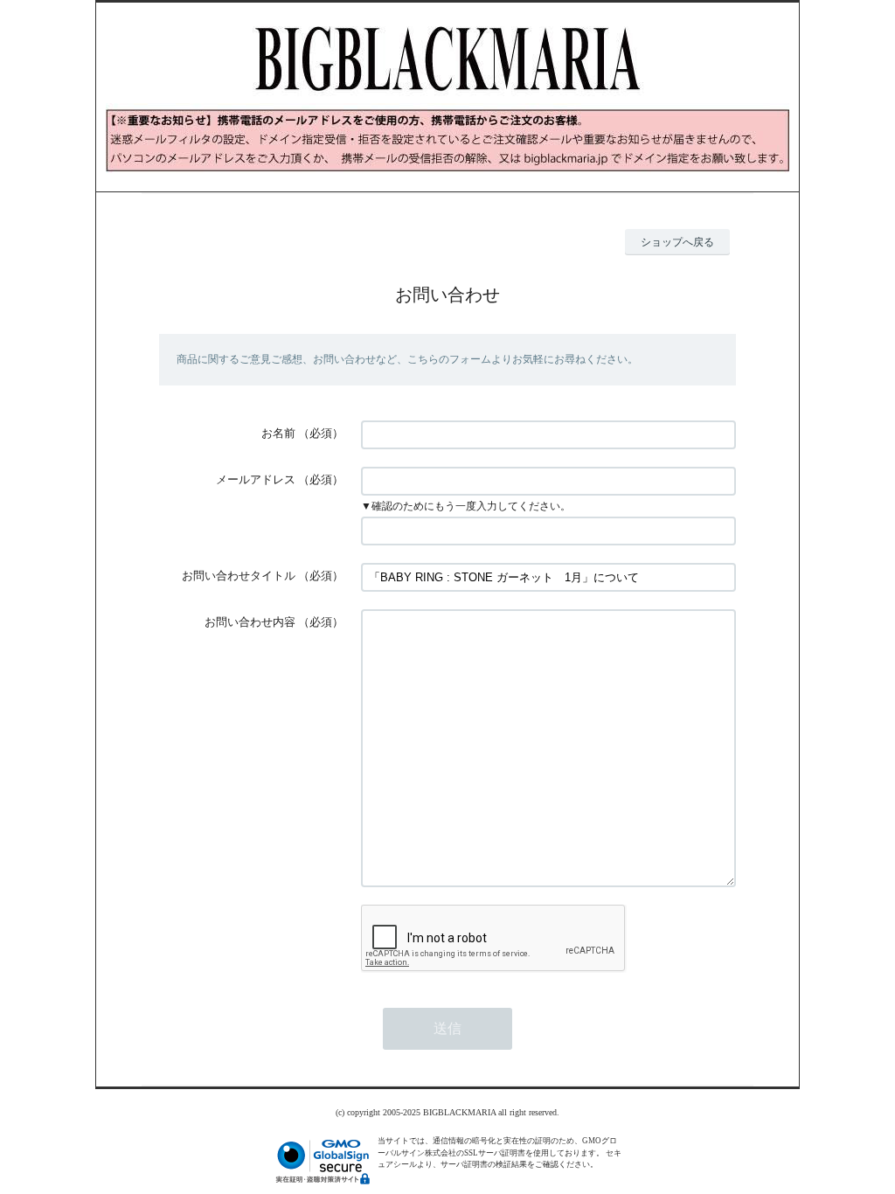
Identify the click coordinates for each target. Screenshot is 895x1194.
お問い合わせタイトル (238, 575)
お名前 (278, 433)
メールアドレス (255, 479)
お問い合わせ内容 (250, 621)
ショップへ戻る (677, 242)
